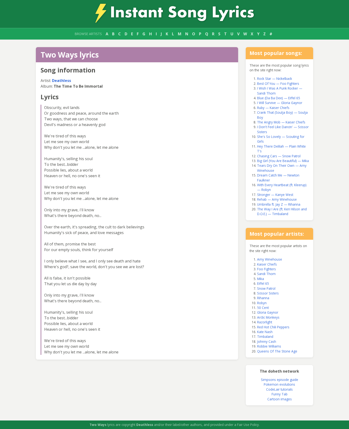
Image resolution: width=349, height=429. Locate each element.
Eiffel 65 (263, 283)
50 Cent (263, 307)
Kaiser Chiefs (267, 264)
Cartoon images (279, 399)
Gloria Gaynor (267, 312)
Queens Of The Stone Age (277, 351)
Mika (260, 278)
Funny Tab (280, 394)
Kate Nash (265, 332)
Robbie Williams (269, 346)
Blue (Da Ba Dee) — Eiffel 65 (278, 98)
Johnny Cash (266, 341)
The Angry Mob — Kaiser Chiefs (281, 122)
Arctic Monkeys (268, 317)
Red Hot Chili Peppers (273, 327)
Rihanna (263, 298)
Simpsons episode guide (279, 379)
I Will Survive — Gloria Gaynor (279, 102)
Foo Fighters (266, 269)
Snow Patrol (266, 288)
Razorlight (264, 322)
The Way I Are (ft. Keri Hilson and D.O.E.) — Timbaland (282, 211)
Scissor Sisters (268, 293)
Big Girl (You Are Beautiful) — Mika (283, 160)
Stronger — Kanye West (275, 194)
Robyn (262, 303)
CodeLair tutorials (279, 389)
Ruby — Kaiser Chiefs (273, 107)
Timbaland (265, 336)
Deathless (61, 80)
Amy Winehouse (269, 259)
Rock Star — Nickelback (274, 78)
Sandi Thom (266, 273)
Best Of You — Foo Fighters (278, 83)
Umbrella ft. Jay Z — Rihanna (278, 204)
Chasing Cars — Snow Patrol (279, 156)
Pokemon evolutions (279, 384)
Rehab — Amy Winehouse (277, 199)
